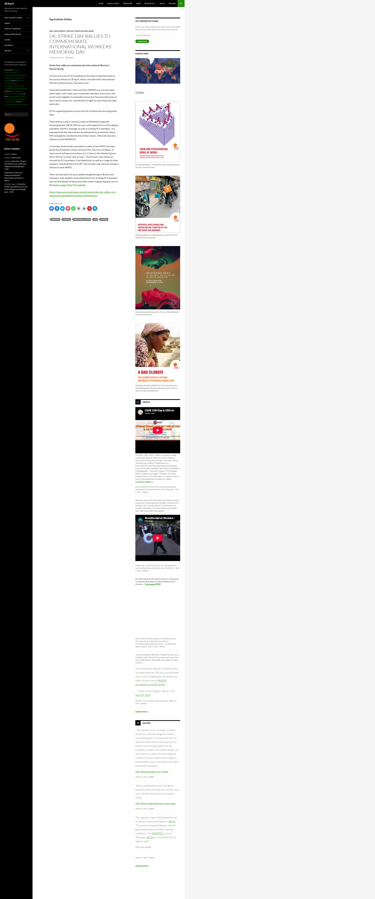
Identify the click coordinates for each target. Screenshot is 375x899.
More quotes (142, 866)
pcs (95, 219)
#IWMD (162, 680)
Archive (172, 3)
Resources (149, 3)
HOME (101, 3)
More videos (142, 712)
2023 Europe (60, 31)
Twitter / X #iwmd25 (12, 29)
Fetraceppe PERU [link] (153, 584)
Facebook (8, 45)
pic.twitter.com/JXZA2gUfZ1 (150, 684)
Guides (7, 40)
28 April (9, 3)
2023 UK (69, 31)
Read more (151, 167)
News (138, 3)
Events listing (113, 3)
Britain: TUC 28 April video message (151, 701)
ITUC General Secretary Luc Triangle (151, 771)
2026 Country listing (13, 18)
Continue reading (144, 481)
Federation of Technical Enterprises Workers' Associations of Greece (13, 175)
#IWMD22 (158, 833)
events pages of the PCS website (69, 185)
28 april (66, 219)
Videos (146, 402)
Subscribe (142, 41)
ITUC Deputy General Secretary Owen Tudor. (155, 803)
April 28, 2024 (143, 695)
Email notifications (12, 34)
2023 (51, 31)
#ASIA (172, 821)
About (162, 3)
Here (156, 391)
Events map (127, 3)
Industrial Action (82, 219)
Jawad (71, 57)
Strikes (104, 219)
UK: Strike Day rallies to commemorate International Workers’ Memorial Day (80, 44)
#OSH (150, 837)
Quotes (146, 723)
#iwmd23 (55, 219)
